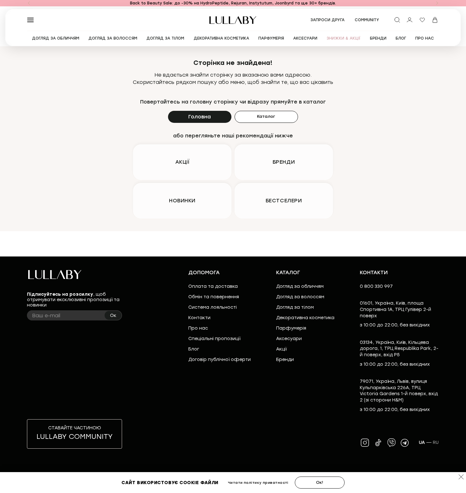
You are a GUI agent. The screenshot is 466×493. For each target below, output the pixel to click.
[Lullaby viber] (391, 443)
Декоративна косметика (305, 317)
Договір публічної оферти (219, 359)
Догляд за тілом (295, 307)
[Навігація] (29, 3)
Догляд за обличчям (300, 286)
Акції (281, 349)
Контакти (199, 317)
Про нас (198, 328)
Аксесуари (289, 338)
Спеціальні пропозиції (214, 338)
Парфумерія (291, 328)
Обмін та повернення (213, 297)
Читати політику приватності (258, 483)
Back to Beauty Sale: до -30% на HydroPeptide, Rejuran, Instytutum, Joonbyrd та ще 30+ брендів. (233, 3)
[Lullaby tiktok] (378, 443)
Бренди (285, 359)
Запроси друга (327, 20)
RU (436, 442)
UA (422, 442)
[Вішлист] (422, 20)
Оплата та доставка (213, 286)
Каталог (266, 116)
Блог (193, 349)
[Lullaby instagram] (365, 443)
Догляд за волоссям (300, 297)
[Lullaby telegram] (405, 443)
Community (367, 20)
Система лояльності (212, 307)
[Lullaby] (233, 20)
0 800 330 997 (376, 286)
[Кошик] (435, 20)
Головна (199, 117)
